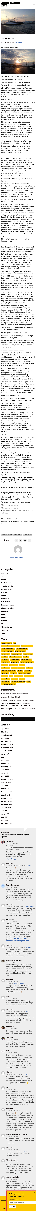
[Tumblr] (29, 540)
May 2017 (4, 817)
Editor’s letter (6, 589)
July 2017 (4, 811)
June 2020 (5, 773)
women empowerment (18, 681)
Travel (11, 676)
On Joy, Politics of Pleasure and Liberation (17, 700)
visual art (14, 679)
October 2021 (6, 751)
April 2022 (5, 738)
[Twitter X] (20, 540)
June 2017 (5, 814)
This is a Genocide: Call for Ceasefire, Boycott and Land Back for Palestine (15, 704)
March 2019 (5, 789)
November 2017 (7, 801)
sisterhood (5, 673)
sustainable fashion (24, 673)
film (11, 657)
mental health (15, 659)
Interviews (5, 599)
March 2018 (5, 795)
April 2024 (5, 729)
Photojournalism (7, 608)
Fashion (4, 592)
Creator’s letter (7, 586)
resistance (21, 668)
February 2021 (6, 767)
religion (14, 668)
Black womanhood (22, 648)
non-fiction (18, 43)
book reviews (6, 654)
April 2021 (5, 760)
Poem (3, 614)
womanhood (5, 681)
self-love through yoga (8, 670)
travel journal (18, 534)
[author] (18, 549)
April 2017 (5, 820)
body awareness (20, 651)
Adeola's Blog (6, 573)
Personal (4, 665)
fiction (3, 595)
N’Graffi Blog (11, 859)
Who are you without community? (14, 694)
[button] (34, 4)
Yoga (3, 633)
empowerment (28, 654)
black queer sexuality (8, 648)
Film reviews (17, 657)
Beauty (4, 580)
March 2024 (6, 732)
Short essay (6, 624)
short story (28, 670)
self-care (29, 668)
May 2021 (4, 757)
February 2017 (6, 823)
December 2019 (7, 779)
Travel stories (28, 534)
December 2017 (7, 798)
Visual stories (6, 627)
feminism (4, 657)
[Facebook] (16, 540)
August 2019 (6, 782)
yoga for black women (8, 684)
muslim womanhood (27, 662)
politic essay (5, 668)
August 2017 (6, 808)
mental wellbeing (26, 659)
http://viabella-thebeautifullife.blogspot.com (17, 939)
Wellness (4, 630)
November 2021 (7, 748)
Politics (4, 621)
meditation (5, 659)
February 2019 (6, 792)
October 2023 (6, 735)
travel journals (29, 676)
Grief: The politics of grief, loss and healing (18, 709)
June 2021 (5, 754)
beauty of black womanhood (10, 646)
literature (26, 657)
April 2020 (5, 776)
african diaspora (7, 643)
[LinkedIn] (25, 540)
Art (2, 577)
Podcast (4, 611)
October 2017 (6, 804)
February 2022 (6, 741)
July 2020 (5, 770)
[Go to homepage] (14, 4)
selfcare (20, 670)
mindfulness (5, 662)
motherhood (15, 662)
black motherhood (26, 646)
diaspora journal (7, 534)
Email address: (14, 1200)
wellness (21, 679)
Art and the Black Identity (11, 697)
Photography (13, 665)
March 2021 (5, 763)
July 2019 (4, 786)
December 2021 (7, 745)
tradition (4, 676)
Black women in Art (7, 651)
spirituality (13, 673)
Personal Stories (7, 605)
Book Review (6, 583)
